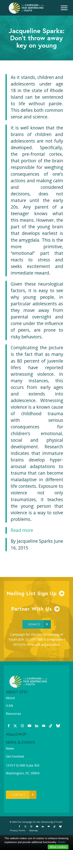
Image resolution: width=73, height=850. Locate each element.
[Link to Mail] (43, 725)
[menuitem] (62, 7)
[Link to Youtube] (29, 725)
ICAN (9, 706)
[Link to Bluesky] (58, 725)
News (10, 748)
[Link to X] (15, 725)
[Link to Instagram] (22, 725)
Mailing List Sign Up (32, 593)
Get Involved (15, 756)
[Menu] (62, 7)
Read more (22, 530)
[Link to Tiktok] (50, 725)
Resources (13, 713)
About (10, 698)
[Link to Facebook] (9, 725)
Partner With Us (31, 608)
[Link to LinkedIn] (36, 725)
